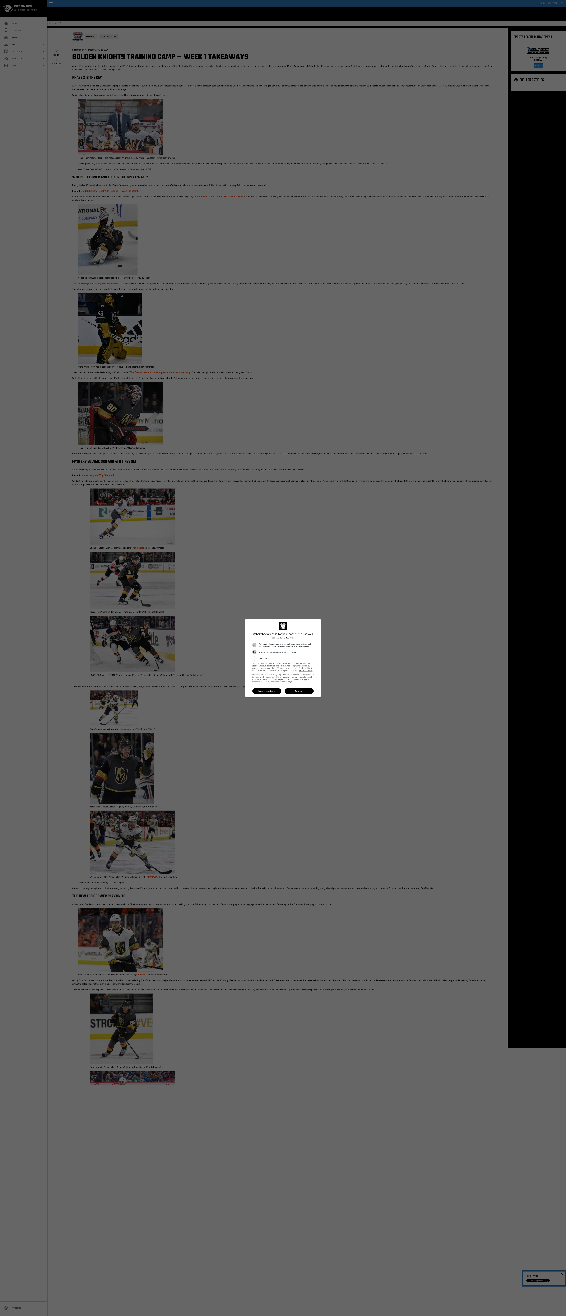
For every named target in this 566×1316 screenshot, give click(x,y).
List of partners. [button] (305, 670)
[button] (283, 658)
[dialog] (283, 658)
